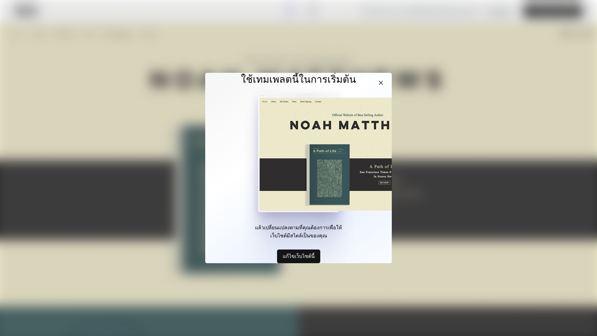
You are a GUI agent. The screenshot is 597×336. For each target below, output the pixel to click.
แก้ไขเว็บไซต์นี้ (299, 256)
